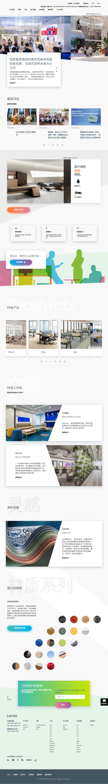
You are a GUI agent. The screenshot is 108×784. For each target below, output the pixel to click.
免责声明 (39, 765)
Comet (75, 148)
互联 (51, 727)
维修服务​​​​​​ (38, 718)
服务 (19, 9)
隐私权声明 (48, 765)
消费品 (78, 732)
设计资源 (33, 9)
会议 (51, 722)
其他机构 (79, 742)
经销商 (70, 3)
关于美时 (12, 9)
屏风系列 (52, 738)
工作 (51, 718)
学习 (51, 725)
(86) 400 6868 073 (13, 714)
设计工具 (65, 716)
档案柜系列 (52, 736)
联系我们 (86, 3)
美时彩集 (65, 720)
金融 (78, 734)
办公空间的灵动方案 (40, 716)
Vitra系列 (60, 9)
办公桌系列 (52, 734)
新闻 (24, 720)
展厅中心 (23, 765)
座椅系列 (52, 732)
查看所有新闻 (12, 95)
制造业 (78, 738)
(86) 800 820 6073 (72, 6)
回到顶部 (9, 690)
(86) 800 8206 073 (13, 716)
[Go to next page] (63, 136)
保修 (37, 720)
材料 (64, 718)
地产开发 (79, 740)
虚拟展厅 (92, 716)
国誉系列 (50, 9)
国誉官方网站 (14, 74)
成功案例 (42, 9)
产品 (25, 9)
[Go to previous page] (44, 136)
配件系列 (52, 742)
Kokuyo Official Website (94, 14)
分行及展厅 (76, 3)
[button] (99, 3)
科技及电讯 (79, 736)
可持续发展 (25, 718)
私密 (51, 720)
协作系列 (52, 740)
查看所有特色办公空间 (15, 383)
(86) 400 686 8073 (59, 6)
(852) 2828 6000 (95, 6)
